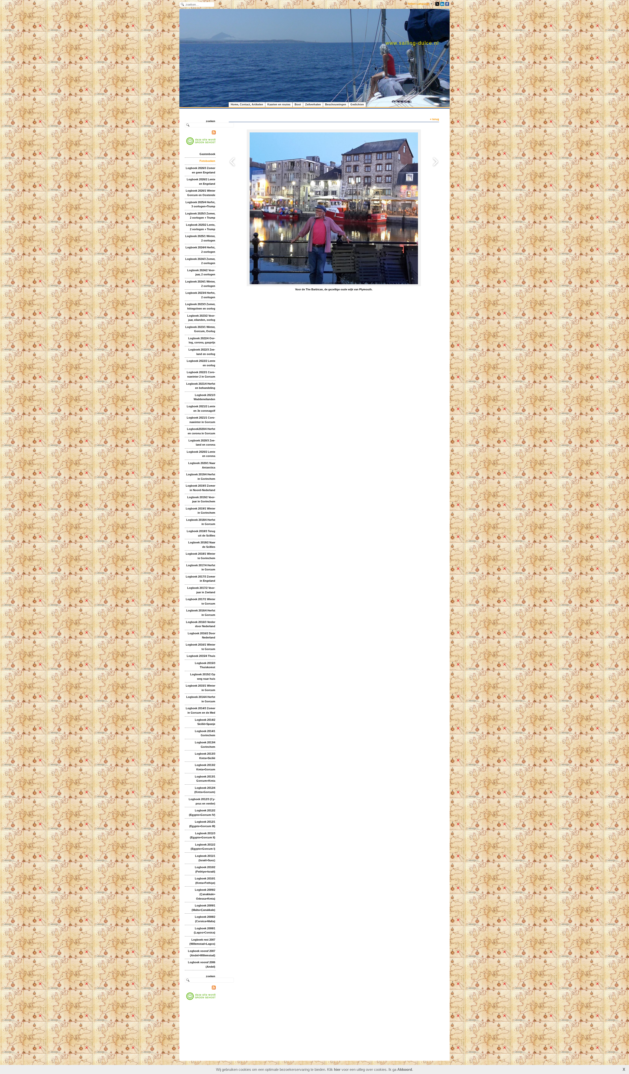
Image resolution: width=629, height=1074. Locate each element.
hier (337, 1069)
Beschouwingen (335, 104)
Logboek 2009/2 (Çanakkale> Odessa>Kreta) (205, 894)
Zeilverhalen (313, 104)
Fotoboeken (207, 160)
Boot (298, 104)
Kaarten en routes (278, 104)
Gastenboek (207, 154)
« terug (434, 119)
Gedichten (357, 104)
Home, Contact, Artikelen (247, 104)
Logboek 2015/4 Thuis (201, 655)
